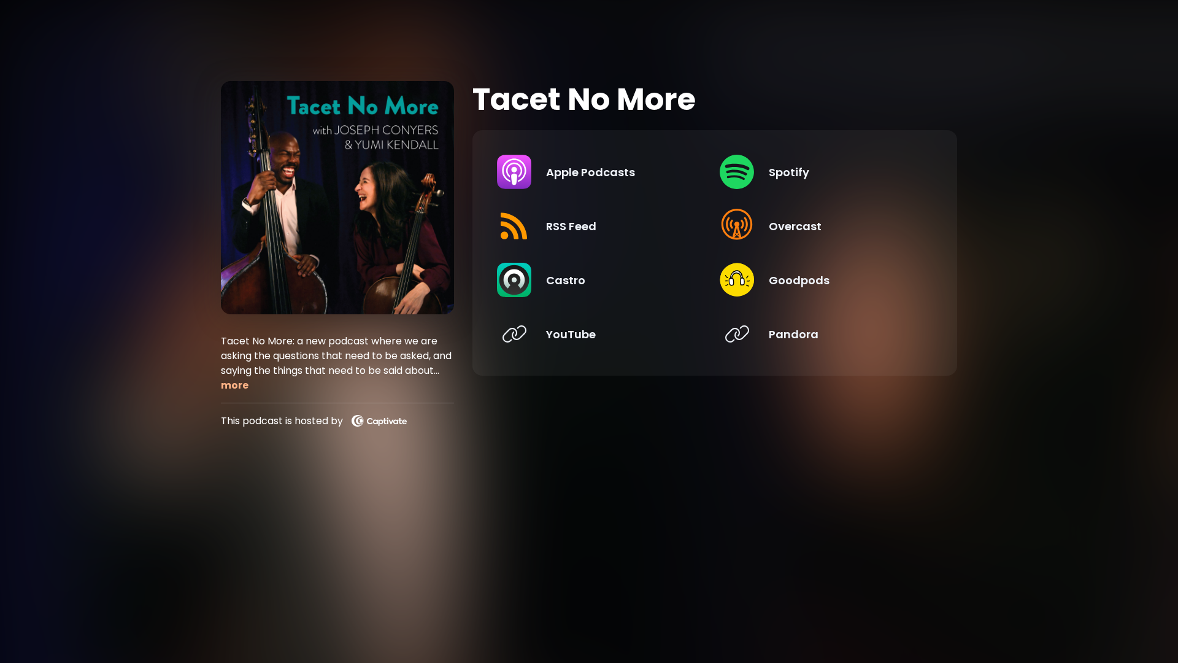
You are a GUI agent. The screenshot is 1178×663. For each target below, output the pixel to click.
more (234, 385)
